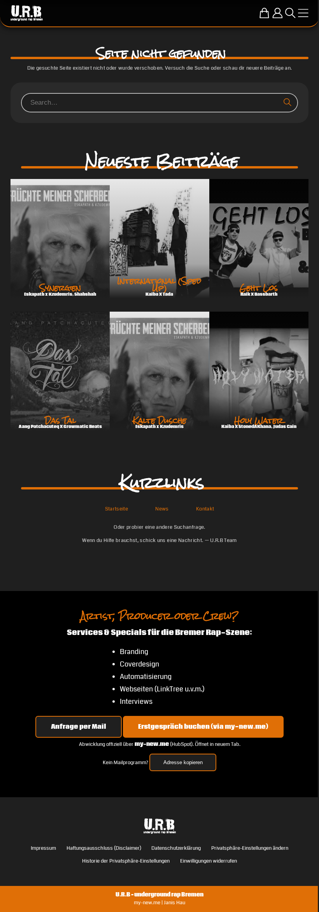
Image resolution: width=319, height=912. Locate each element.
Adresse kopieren (183, 762)
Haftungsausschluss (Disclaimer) (104, 848)
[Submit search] (288, 103)
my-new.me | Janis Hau (159, 902)
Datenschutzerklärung (176, 848)
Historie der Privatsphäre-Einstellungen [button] (126, 861)
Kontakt (205, 508)
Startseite (116, 508)
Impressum (43, 848)
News (161, 508)
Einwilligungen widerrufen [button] (208, 861)
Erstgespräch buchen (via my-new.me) (203, 727)
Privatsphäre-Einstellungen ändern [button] (249, 848)
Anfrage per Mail (78, 727)
